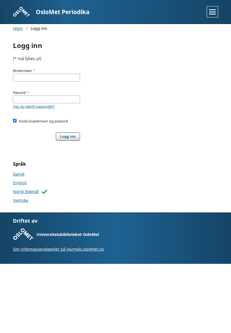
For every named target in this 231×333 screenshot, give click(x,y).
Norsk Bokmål (26, 191)
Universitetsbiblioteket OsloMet (68, 234)
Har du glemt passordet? (34, 106)
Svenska (20, 200)
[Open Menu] (212, 11)
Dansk (19, 174)
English (20, 182)
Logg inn (68, 136)
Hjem (18, 28)
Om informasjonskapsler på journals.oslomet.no (58, 249)
